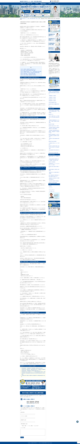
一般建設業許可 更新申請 (52, 97)
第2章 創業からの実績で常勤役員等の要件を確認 (27, 70)
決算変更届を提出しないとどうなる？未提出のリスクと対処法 (54, 164)
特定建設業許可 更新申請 (52, 100)
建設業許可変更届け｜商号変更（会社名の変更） (54, 170)
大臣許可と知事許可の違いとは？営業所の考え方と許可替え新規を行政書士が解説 (54, 117)
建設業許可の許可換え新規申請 (53, 182)
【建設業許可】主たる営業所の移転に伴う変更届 (54, 173)
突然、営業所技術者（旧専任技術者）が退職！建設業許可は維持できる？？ (54, 176)
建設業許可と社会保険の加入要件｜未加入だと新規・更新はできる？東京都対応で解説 (54, 147)
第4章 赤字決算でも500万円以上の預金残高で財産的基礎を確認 (29, 72)
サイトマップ (50, 187)
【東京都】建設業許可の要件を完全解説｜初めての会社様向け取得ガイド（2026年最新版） (54, 111)
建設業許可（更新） (30, 3)
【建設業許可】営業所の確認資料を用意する (54, 139)
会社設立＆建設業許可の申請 (52, 102)
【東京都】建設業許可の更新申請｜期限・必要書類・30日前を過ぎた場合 (54, 160)
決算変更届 (36, 3)
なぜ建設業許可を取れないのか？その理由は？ (54, 144)
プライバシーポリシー (52, 189)
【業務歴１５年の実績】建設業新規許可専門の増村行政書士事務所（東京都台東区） (54, 92)
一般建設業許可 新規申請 (52, 95)
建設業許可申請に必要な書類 (52, 141)
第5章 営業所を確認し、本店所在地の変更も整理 (27, 73)
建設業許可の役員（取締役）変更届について (54, 167)
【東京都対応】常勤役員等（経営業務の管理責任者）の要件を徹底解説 (54, 128)
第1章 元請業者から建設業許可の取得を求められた (28, 69)
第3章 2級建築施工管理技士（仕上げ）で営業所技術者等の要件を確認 (30, 71)
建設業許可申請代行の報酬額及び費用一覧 (43, 3)
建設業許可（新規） (23, 3)
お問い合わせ (56, 3)
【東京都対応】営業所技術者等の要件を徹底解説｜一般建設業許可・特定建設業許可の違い (54, 131)
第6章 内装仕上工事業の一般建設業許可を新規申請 (28, 74)
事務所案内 (50, 3)
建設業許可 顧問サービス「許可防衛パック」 (54, 157)
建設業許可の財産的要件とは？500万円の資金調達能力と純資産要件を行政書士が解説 (54, 135)
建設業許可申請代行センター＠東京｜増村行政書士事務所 (31, 1)
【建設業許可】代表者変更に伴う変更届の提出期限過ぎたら (54, 179)
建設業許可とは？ (51, 114)
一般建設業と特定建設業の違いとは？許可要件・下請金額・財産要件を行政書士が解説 (54, 121)
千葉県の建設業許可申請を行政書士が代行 (54, 151)
